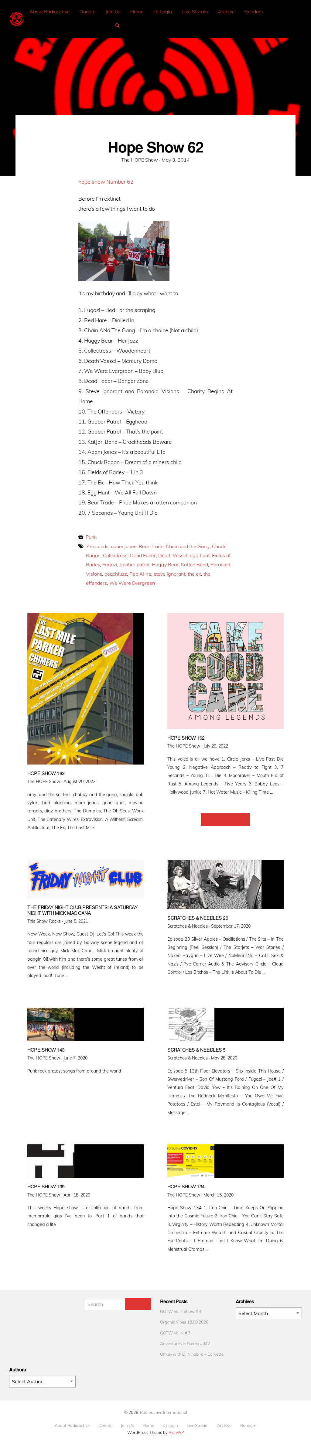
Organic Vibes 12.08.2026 (184, 1321)
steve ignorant (169, 574)
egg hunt (200, 555)
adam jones (123, 546)
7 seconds (97, 546)
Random (253, 11)
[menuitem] (50, 11)
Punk (91, 537)
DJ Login (162, 11)
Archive (226, 11)
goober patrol (134, 564)
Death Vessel (172, 555)
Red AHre (140, 574)
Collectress (115, 555)
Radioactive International (163, 1412)
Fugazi (109, 564)
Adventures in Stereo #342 (185, 1343)
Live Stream (195, 11)
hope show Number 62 (106, 181)
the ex (194, 574)
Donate (88, 11)
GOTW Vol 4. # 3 (175, 1332)
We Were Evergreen (132, 583)
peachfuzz (115, 574)
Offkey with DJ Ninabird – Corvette (192, 1354)
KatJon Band (194, 564)
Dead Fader (143, 555)
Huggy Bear (165, 564)
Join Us (113, 11)
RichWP (176, 1432)
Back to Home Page (225, 819)
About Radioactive (49, 11)
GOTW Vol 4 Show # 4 (180, 1311)
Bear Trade (151, 546)
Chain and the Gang (188, 546)
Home (137, 11)
